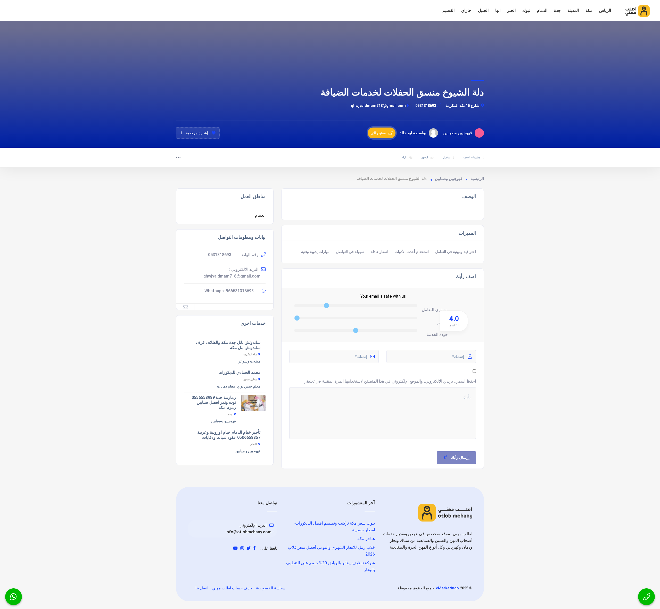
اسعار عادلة (379, 252)
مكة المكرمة (250, 354)
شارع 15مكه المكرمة (463, 105)
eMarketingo (447, 588)
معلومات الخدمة (471, 157)
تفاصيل (446, 157)
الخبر (511, 10)
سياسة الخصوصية (270, 588)
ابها (497, 10)
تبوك (526, 10)
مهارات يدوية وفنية (315, 252)
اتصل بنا (201, 588)
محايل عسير (250, 379)
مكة (588, 10)
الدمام (542, 10)
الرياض (605, 10)
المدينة (573, 10)
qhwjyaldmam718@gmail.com (378, 105)
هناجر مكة (366, 538)
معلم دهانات (226, 386)
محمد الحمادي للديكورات (239, 372)
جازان (466, 10)
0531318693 (425, 105)
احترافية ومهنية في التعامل (455, 252)
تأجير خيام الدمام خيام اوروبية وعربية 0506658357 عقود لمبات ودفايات (228, 435)
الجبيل (483, 10)
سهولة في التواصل (350, 252)
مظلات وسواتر (249, 361)
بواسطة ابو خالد (413, 132)
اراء (404, 157)
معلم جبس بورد (248, 386)
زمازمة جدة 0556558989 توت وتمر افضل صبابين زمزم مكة (214, 402)
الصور (425, 157)
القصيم (448, 10)
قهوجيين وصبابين (448, 178)
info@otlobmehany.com (248, 531)
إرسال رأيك (460, 457)
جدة (557, 10)
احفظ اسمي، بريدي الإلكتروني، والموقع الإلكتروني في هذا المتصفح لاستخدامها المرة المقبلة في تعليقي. (389, 381)
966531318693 (240, 290)
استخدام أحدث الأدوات (412, 252)
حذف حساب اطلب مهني (232, 588)
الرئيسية (477, 178)
